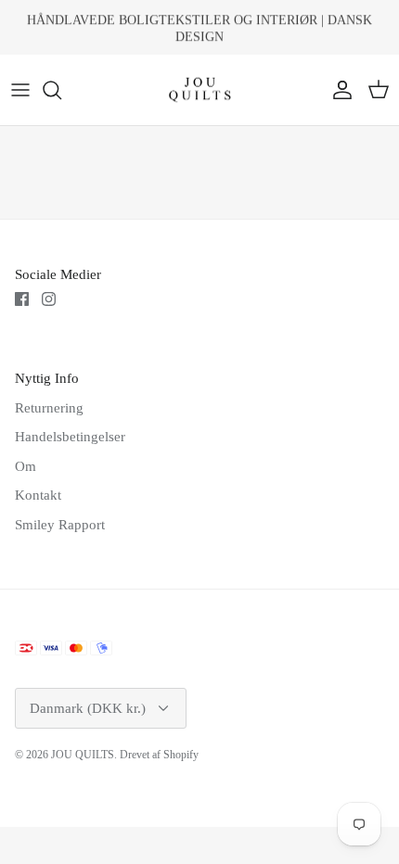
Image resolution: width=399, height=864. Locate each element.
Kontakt (38, 495)
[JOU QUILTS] (200, 90)
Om (25, 466)
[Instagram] (49, 299)
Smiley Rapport (60, 524)
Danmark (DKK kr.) (88, 708)
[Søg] (61, 90)
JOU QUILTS (82, 754)
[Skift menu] (20, 90)
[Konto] (337, 90)
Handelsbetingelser (70, 436)
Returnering (49, 407)
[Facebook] (22, 299)
